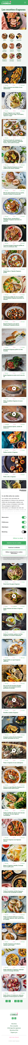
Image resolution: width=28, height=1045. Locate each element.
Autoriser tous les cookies (14, 543)
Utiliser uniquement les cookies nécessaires (14, 552)
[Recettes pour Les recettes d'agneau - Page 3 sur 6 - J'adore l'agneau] (6, 2)
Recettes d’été (14, 1030)
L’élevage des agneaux (14, 1028)
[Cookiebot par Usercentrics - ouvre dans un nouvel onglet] (19, 490)
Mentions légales (14, 1037)
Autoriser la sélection (14, 547)
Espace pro (14, 1032)
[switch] (24, 522)
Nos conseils (14, 1026)
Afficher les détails (18, 538)
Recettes (14, 1023)
